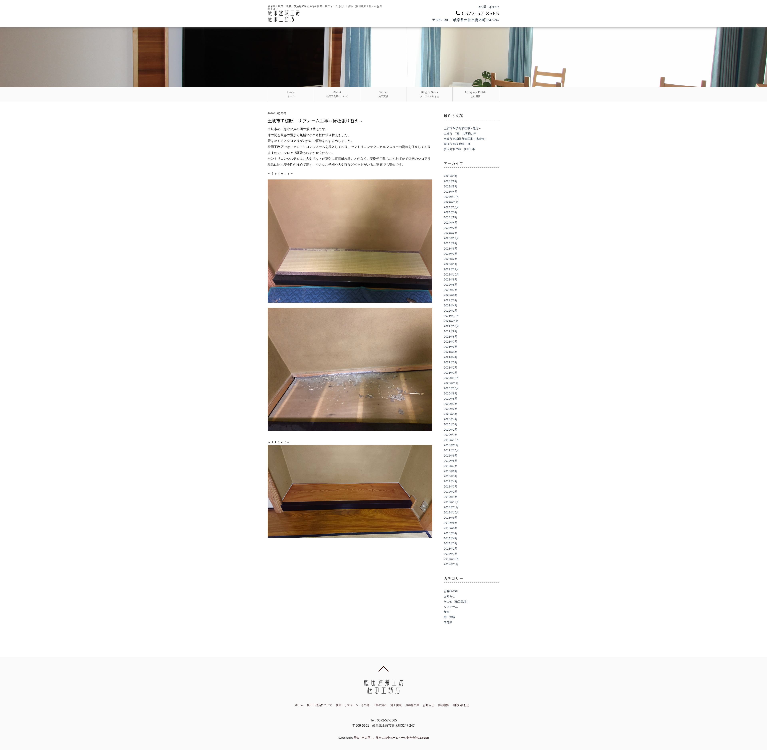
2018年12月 (451, 502)
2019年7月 (450, 466)
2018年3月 (450, 543)
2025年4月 (450, 191)
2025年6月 (450, 181)
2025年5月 (450, 186)
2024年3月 (450, 227)
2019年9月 (450, 455)
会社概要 (475, 94)
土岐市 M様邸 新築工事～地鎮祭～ (465, 138)
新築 (446, 611)
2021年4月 (450, 357)
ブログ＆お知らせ (429, 94)
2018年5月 (450, 533)
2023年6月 (450, 248)
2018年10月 (451, 512)
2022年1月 (450, 310)
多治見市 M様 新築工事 (459, 149)
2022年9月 (450, 279)
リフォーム (451, 606)
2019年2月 (450, 491)
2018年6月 (450, 528)
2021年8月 (450, 336)
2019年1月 (450, 496)
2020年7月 (450, 403)
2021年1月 (450, 372)
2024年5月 (450, 217)
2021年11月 (451, 321)
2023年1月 (450, 264)
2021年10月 (451, 326)
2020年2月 (450, 429)
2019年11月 (451, 445)
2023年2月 (450, 259)
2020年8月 (450, 398)
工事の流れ (380, 705)
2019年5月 (450, 476)
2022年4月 (450, 305)
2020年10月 (451, 388)
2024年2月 (450, 233)
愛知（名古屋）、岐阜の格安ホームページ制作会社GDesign (391, 737)
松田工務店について (337, 94)
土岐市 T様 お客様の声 (460, 133)
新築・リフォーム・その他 (352, 705)
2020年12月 (451, 377)
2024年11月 (451, 202)
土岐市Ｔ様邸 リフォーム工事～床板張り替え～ (315, 120)
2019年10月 (451, 450)
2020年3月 (450, 424)
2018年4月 (450, 538)
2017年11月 (451, 564)
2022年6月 (450, 295)
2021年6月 (450, 346)
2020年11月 (451, 383)
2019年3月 (450, 486)
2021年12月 (451, 315)
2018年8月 (450, 522)
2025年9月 (450, 176)
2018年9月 (450, 517)
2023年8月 (450, 243)
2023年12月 (451, 238)
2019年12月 (451, 440)
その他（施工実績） (456, 601)
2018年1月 (450, 553)
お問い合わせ (489, 7)
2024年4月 (450, 222)
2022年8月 (450, 284)
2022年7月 (450, 289)
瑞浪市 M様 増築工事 (457, 144)
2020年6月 (450, 408)
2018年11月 (451, 507)
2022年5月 (450, 300)
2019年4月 (450, 481)
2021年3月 (450, 362)
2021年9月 (450, 331)
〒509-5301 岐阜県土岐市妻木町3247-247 (465, 20)
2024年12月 (451, 196)
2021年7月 (450, 341)
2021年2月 (450, 367)
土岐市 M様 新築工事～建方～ (462, 128)
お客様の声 (451, 591)
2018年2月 (450, 548)
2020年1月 (450, 434)
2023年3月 (450, 253)
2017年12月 (451, 559)
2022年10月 (451, 274)
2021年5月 (450, 352)
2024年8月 (450, 212)
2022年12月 (451, 269)
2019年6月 (450, 471)
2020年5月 (450, 414)
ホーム (291, 94)
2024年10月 (451, 207)
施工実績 (383, 94)
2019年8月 (450, 460)
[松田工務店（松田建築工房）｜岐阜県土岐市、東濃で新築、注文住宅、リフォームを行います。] (284, 19)
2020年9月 (450, 393)
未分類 (448, 622)
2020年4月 (450, 419)
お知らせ (449, 596)
